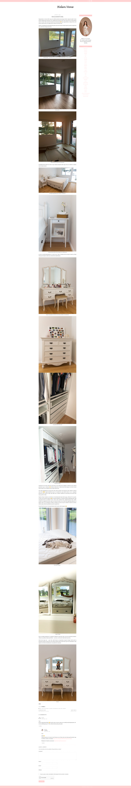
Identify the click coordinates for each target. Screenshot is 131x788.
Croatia (85, 50)
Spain (86, 85)
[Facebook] (89, 1)
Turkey (85, 91)
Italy (86, 73)
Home (86, 70)
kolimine (51, 708)
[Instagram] (88, 1)
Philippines (86, 82)
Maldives (85, 79)
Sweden (85, 87)
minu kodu (60, 708)
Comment (41, 751)
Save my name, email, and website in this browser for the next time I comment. (54, 774)
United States (85, 96)
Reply (41, 726)
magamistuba (55, 708)
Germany (85, 65)
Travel (85, 90)
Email (40, 765)
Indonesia (85, 71)
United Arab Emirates (86, 93)
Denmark (85, 51)
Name (40, 761)
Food (86, 62)
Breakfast (85, 48)
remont (64, 708)
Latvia (85, 76)
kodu (40, 708)
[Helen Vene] (65, 6)
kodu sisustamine (45, 708)
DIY (85, 56)
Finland (85, 59)
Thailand (85, 88)
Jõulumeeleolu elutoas (44, 711)
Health (85, 68)
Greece (85, 67)
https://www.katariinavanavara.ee (60, 740)
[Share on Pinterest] (43, 706)
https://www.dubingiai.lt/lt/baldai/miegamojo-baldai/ (62, 738)
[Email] (91, 1)
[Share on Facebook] (42, 706)
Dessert (85, 53)
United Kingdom (86, 94)
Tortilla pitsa (73, 711)
